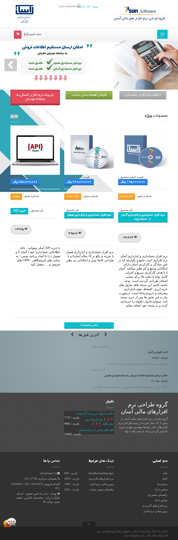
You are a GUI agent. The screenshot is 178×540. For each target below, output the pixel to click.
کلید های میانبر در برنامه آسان (96, 429)
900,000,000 (79, 181)
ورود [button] (95, 6)
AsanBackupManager (101, 473)
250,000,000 (25, 181)
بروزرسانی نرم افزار (155, 511)
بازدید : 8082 (71, 423)
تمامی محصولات (89, 325)
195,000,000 (133, 181)
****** (16, 196)
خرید (148, 153)
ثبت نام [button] (86, 6)
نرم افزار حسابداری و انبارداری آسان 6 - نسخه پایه (143, 217)
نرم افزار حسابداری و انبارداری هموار (89, 215)
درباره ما (162, 484)
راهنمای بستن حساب (101, 489)
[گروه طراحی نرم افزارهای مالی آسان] (136, 14)
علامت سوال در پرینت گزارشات (95, 413)
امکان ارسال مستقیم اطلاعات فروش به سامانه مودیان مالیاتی (136, 375)
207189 (126, 196)
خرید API (19, 210)
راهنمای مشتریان (157, 494)
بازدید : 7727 (71, 417)
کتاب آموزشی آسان (158, 352)
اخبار (110, 402)
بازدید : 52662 (72, 434)
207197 (73, 196)
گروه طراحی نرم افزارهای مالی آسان (25, 524)
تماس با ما (161, 489)
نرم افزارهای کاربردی (155, 505)
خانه (165, 473)
